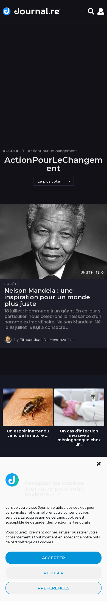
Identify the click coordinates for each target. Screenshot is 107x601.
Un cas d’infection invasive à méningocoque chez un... (79, 438)
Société (11, 284)
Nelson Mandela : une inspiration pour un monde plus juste (47, 297)
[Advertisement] (53, 82)
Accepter (53, 557)
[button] (99, 463)
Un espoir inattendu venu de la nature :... (28, 433)
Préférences (53, 588)
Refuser (54, 572)
